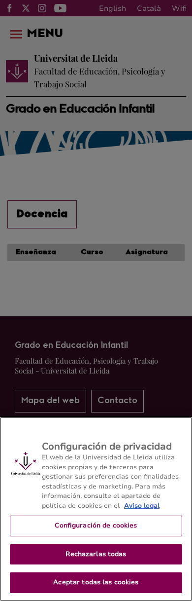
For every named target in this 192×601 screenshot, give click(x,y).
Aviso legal (142, 505)
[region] (96, 509)
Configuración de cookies (96, 525)
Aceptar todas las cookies (95, 582)
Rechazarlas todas (95, 554)
